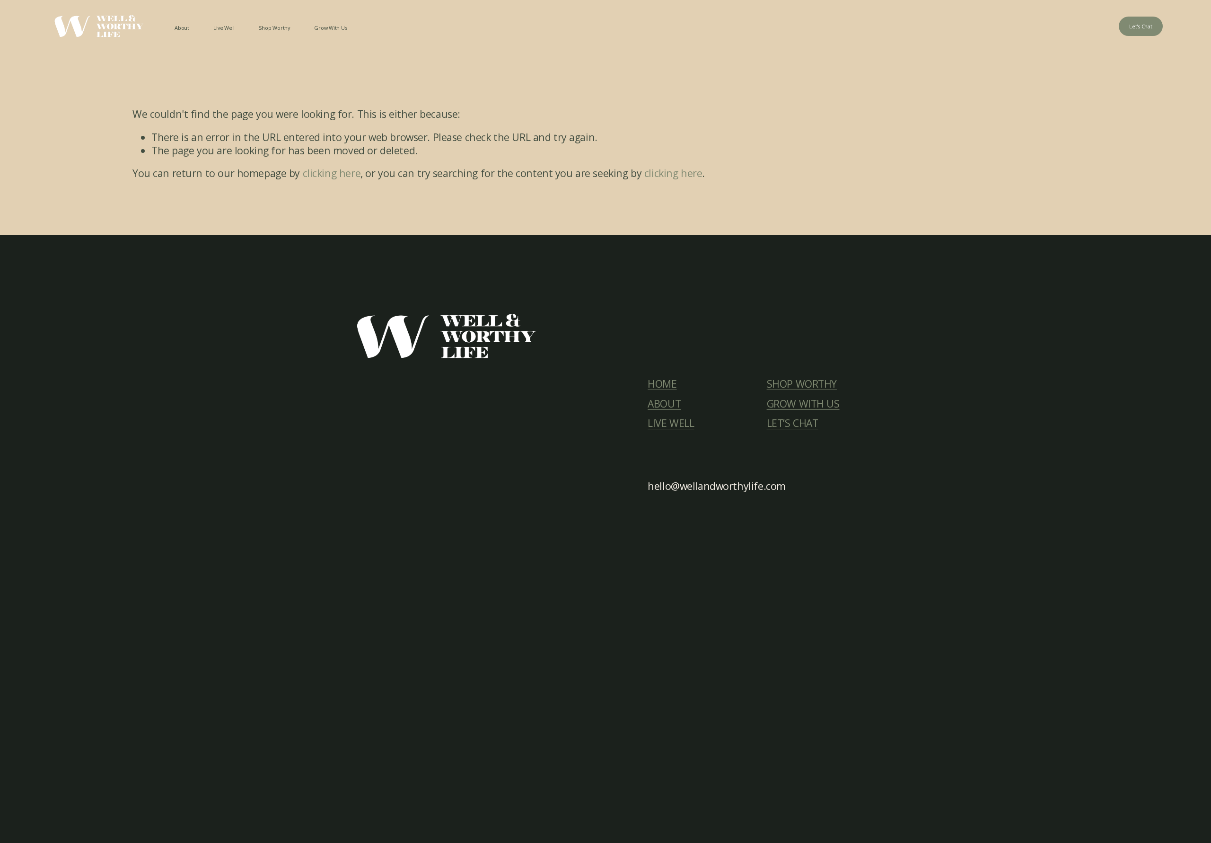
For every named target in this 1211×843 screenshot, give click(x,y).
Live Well (224, 27)
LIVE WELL (671, 423)
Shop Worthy (274, 27)
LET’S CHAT (792, 423)
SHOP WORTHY (802, 383)
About (182, 27)
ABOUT (664, 403)
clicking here (332, 173)
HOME (662, 383)
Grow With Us (330, 27)
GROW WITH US (803, 403)
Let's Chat (1140, 26)
